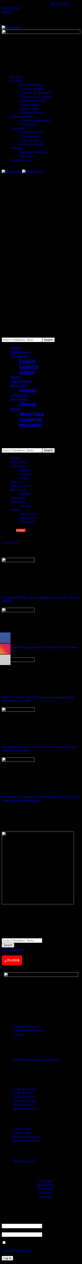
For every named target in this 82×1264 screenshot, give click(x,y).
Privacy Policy (60, 4)
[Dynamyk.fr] (22, 171)
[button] (7, 11)
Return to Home (13, 949)
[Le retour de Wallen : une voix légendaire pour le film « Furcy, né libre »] (18, 561)
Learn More (10, 542)
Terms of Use (11, 7)
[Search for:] (22, 940)
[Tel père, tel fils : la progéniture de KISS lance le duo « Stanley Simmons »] (18, 611)
